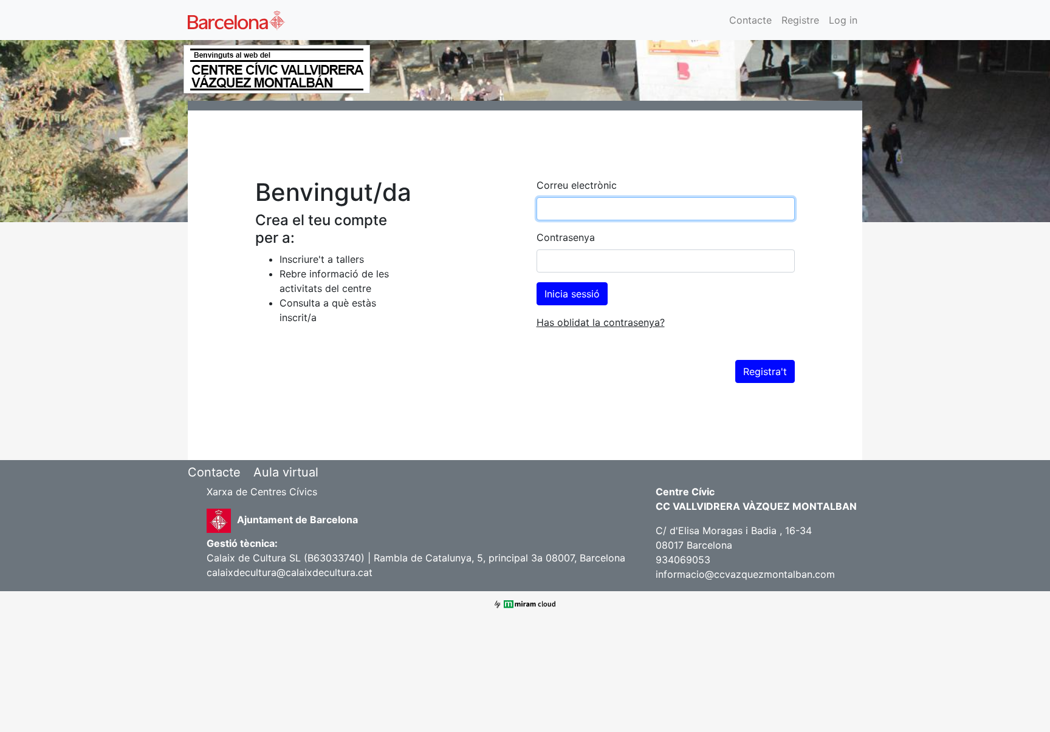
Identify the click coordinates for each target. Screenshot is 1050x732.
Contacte (750, 20)
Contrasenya (566, 237)
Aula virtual (285, 472)
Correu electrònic (577, 185)
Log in (843, 20)
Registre (800, 20)
